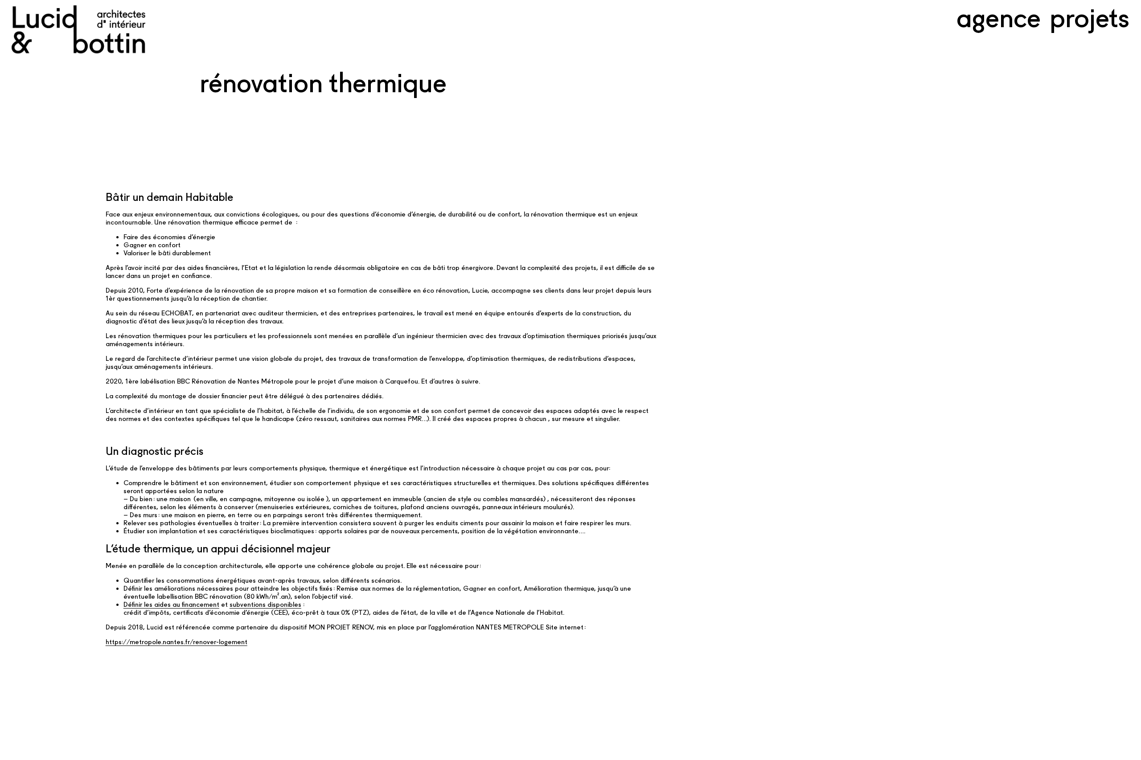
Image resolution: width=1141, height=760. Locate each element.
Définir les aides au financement (171, 605)
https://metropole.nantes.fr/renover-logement (176, 642)
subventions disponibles (265, 605)
